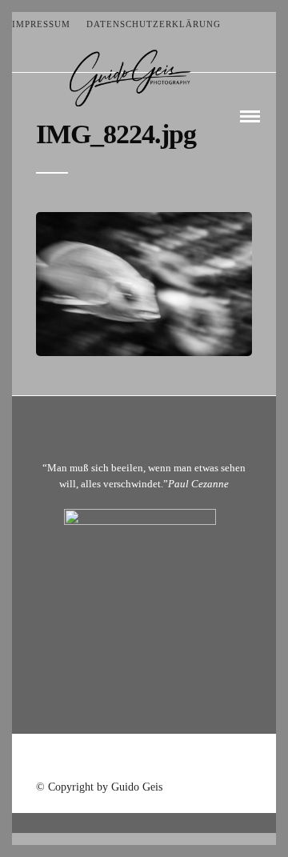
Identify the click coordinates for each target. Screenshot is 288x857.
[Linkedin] (164, 759)
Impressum (41, 24)
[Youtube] (144, 759)
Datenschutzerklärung (153, 24)
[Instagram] (185, 759)
